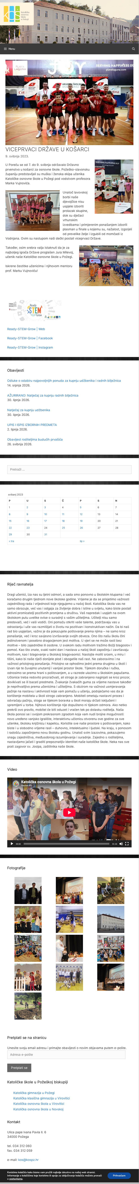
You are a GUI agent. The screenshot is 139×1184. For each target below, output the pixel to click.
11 (63, 514)
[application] (69, 812)
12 (81, 514)
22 (10, 527)
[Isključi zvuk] (121, 844)
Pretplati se (19, 1068)
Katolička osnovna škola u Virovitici (38, 1103)
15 (10, 520)
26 (81, 527)
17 (45, 520)
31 (45, 534)
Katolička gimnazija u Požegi (34, 1093)
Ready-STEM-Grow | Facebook (30, 338)
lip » (82, 541)
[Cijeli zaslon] (127, 844)
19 (81, 520)
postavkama (15, 1179)
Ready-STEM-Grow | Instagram (30, 347)
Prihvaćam (119, 1175)
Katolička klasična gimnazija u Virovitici (41, 1098)
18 (63, 520)
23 (28, 527)
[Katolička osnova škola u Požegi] (69, 21)
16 (28, 520)
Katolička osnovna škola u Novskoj (38, 1109)
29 (10, 534)
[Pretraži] (133, 48)
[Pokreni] (12, 844)
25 (63, 527)
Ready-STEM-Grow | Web (26, 329)
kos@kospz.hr (28, 1160)
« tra (11, 541)
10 (45, 514)
